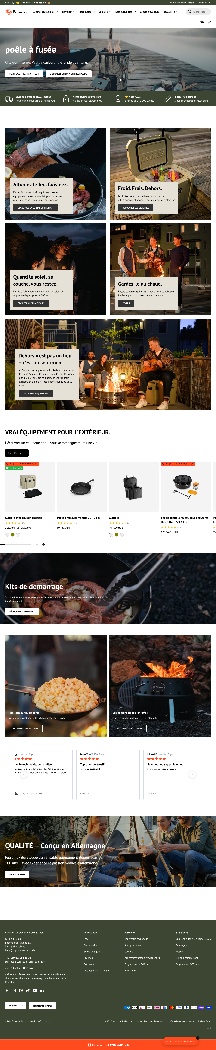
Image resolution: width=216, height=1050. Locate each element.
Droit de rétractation (139, 1021)
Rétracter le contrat (42, 1005)
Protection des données (158, 1021)
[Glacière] (134, 487)
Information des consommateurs (182, 1021)
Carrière (129, 951)
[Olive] (13, 535)
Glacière (114, 518)
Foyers (126, 303)
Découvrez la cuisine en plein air (35, 207)
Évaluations (90, 964)
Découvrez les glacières (136, 207)
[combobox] (198, 11)
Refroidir (67, 11)
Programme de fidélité (136, 964)
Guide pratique (92, 951)
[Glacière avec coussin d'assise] (30, 487)
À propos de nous (134, 945)
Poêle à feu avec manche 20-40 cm (78, 518)
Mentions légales (204, 1021)
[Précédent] (37, 544)
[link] (41, 793)
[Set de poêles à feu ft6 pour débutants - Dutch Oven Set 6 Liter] (186, 487)
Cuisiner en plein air (43, 11)
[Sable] (7, 535)
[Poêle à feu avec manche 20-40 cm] (82, 487)
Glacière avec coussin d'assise (23, 518)
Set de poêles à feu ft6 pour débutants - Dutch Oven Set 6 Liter (185, 520)
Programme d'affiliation (188, 964)
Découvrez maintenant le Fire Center (29, 73)
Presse (179, 951)
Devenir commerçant (187, 957)
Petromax (16, 1021)
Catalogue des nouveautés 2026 (193, 938)
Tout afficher (14, 453)
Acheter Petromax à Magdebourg (142, 957)
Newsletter (130, 970)
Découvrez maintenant (21, 611)
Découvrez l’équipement (36, 393)
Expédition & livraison (120, 1021)
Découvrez (169, 11)
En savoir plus (17, 874)
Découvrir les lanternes (31, 303)
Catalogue (181, 945)
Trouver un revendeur (136, 938)
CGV (107, 1021)
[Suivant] (43, 544)
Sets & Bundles (123, 11)
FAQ (86, 938)
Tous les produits (204, 1028)
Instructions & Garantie (96, 970)
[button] (209, 21)
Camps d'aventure (150, 11)
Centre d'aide (90, 945)
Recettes (88, 957)
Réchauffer (85, 11)
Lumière (103, 11)
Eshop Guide (45, 1021)
